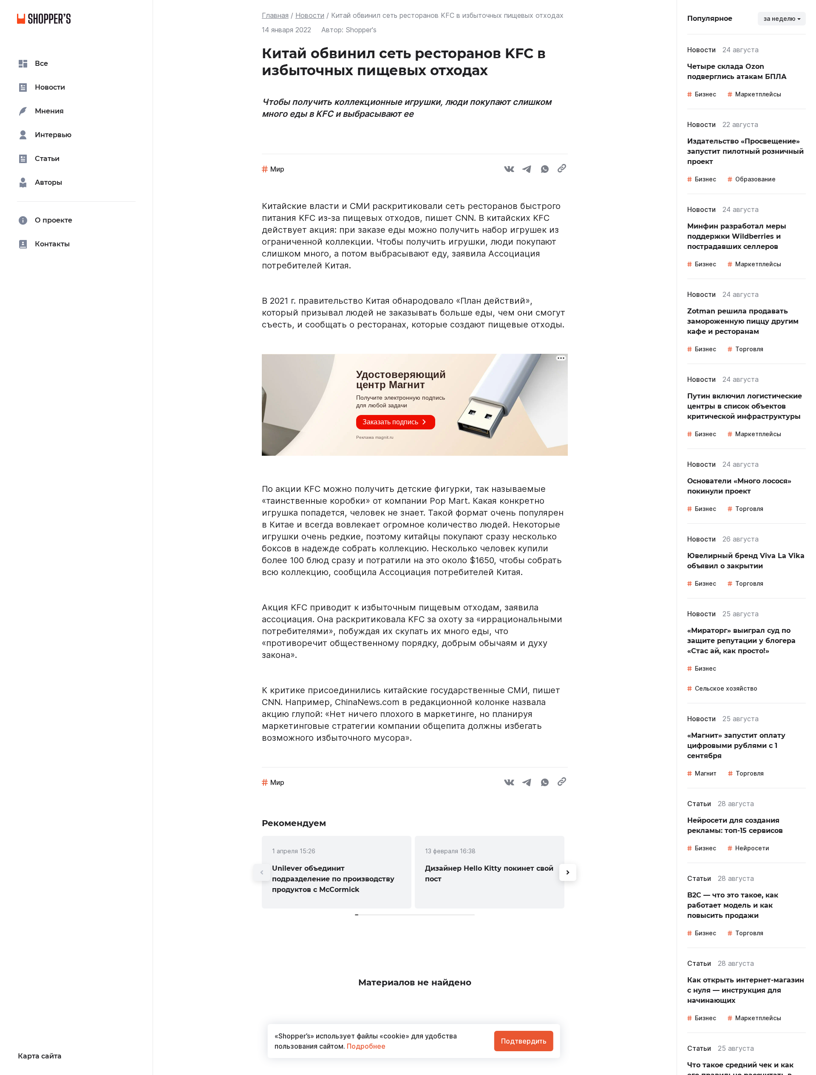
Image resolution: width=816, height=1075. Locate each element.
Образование (755, 179)
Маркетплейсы (758, 94)
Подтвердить (524, 1041)
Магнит (706, 773)
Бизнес (705, 94)
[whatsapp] (545, 170)
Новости (309, 15)
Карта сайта (40, 1056)
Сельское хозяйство (726, 688)
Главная (275, 15)
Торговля (749, 349)
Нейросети (752, 848)
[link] (336, 872)
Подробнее (365, 1046)
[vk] (509, 170)
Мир (277, 169)
